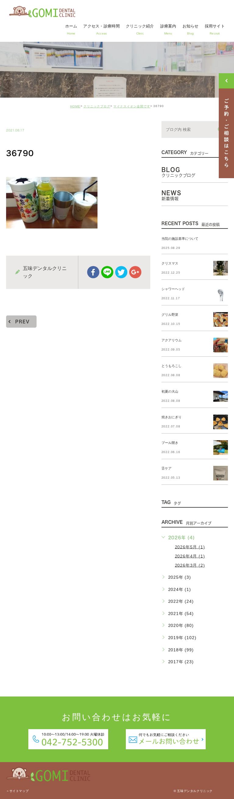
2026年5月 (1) (190, 546)
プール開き (169, 442)
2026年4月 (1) (190, 555)
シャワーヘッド (173, 289)
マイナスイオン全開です (131, 106)
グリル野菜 (169, 314)
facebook (93, 272)
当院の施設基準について (179, 239)
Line (107, 272)
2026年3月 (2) (190, 565)
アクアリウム (171, 340)
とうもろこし (171, 366)
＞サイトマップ (17, 791)
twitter (121, 272)
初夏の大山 (169, 391)
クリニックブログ (96, 106)
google (135, 272)
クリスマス (169, 263)
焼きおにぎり (171, 417)
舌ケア (166, 468)
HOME (75, 106)
